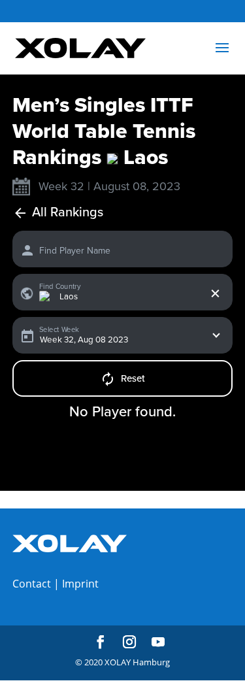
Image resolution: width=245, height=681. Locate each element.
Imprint (80, 583)
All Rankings (67, 212)
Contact (31, 583)
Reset (133, 378)
